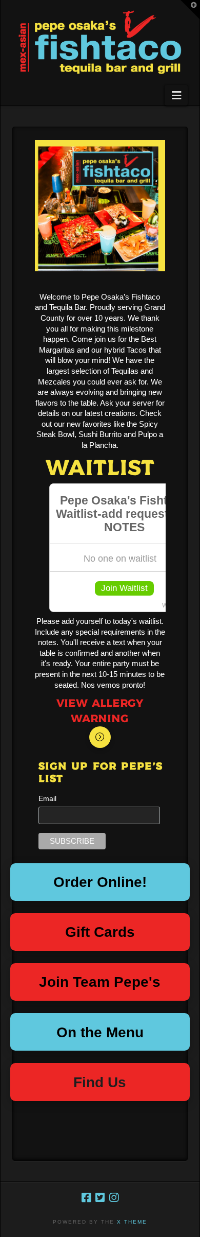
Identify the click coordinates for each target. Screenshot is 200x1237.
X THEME (132, 1222)
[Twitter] (100, 1197)
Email (47, 798)
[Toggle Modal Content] (100, 737)
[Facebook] (86, 1197)
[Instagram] (113, 1197)
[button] (176, 95)
